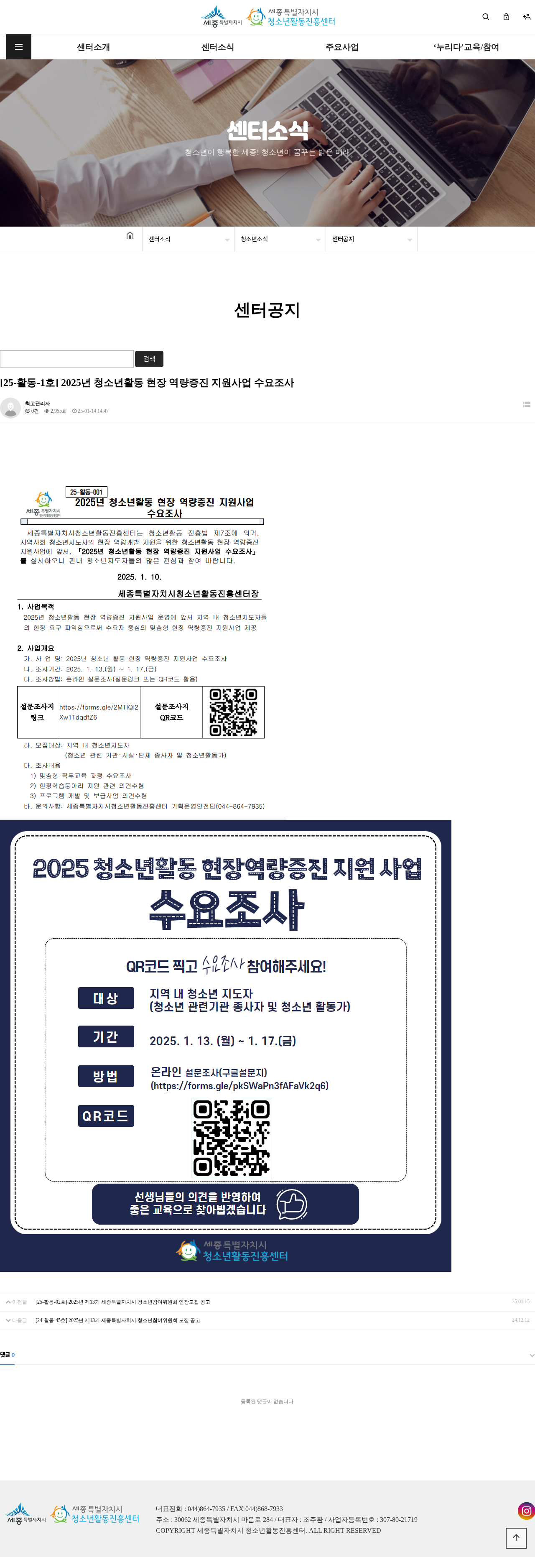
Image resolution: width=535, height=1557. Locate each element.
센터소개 (93, 46)
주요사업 (342, 46)
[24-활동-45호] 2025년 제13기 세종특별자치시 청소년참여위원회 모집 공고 (118, 1320)
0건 (34, 411)
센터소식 (217, 46)
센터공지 (343, 239)
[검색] (486, 16)
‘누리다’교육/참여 (466, 46)
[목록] (527, 405)
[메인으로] (267, 17)
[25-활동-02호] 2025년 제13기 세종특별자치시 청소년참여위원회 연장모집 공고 (123, 1302)
